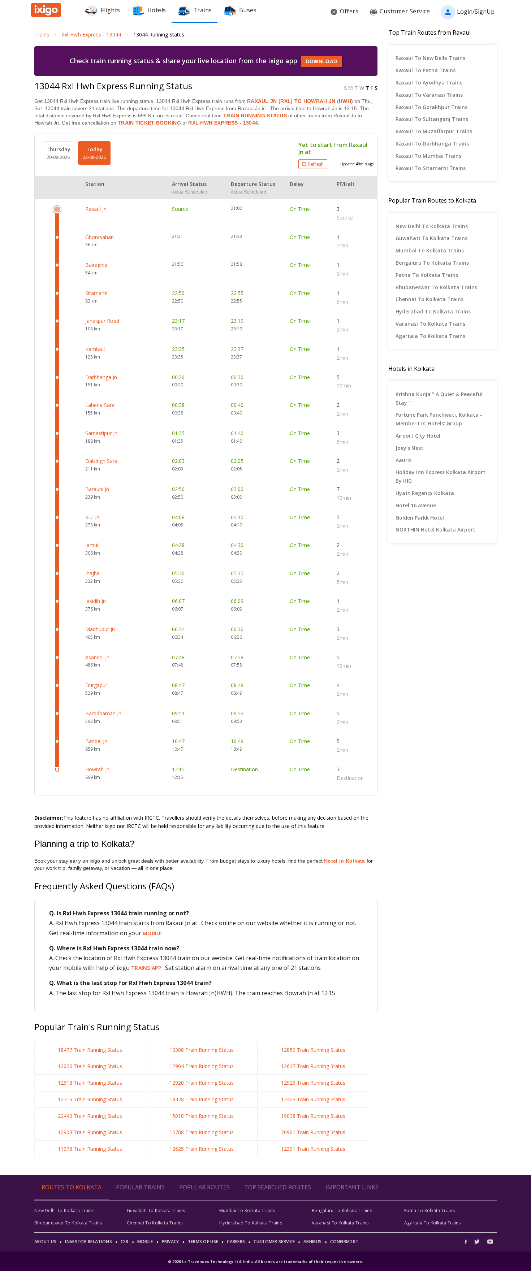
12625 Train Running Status (201, 1148)
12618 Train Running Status (90, 1082)
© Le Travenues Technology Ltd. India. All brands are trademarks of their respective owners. (265, 1261)
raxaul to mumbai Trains (428, 155)
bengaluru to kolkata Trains (432, 262)
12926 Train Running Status (313, 1082)
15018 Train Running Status (201, 1115)
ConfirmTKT (344, 1242)
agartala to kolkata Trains (430, 336)
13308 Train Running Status (201, 1049)
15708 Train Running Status (201, 1132)
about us (45, 1242)
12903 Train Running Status (90, 1132)
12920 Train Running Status (201, 1082)
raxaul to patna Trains (426, 70)
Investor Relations (88, 1242)
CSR (125, 1242)
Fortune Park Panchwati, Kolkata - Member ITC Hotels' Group (439, 419)
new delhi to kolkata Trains (432, 226)
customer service (274, 1242)
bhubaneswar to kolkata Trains (436, 287)
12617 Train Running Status (313, 1066)
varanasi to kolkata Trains (430, 323)
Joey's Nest (409, 447)
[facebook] (468, 1242)
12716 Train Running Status (90, 1099)
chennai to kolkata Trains (429, 299)
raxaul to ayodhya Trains (429, 82)
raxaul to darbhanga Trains (432, 143)
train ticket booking (149, 123)
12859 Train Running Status (313, 1049)
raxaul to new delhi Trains (430, 58)
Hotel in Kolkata (344, 861)
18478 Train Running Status (201, 1099)
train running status (255, 115)
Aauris (403, 460)
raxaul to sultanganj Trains (432, 119)
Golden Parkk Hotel (420, 517)
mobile (152, 933)
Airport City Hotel (418, 435)
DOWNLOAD (321, 61)
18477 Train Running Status (90, 1049)
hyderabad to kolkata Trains (433, 311)
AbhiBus (312, 1242)
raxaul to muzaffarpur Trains (434, 131)
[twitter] (477, 1242)
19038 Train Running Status (313, 1115)
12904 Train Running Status (201, 1066)
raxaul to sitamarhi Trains (431, 168)
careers (236, 1242)
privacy (170, 1242)
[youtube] (490, 1242)
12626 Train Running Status (90, 1066)
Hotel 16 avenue (416, 505)
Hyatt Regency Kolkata (425, 493)
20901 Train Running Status (313, 1132)
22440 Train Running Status (90, 1115)
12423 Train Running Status (313, 1099)
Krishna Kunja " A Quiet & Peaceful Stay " (439, 398)
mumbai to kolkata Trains (430, 250)
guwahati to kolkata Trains (431, 238)
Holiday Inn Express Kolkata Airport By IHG (440, 476)
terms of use (203, 1242)
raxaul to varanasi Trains (429, 94)
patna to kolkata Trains (427, 275)
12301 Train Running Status (313, 1148)
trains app (147, 967)
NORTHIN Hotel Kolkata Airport (435, 529)
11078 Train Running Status (90, 1148)
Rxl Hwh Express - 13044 (222, 123)
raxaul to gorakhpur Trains (431, 107)
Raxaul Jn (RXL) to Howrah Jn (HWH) (300, 101)
